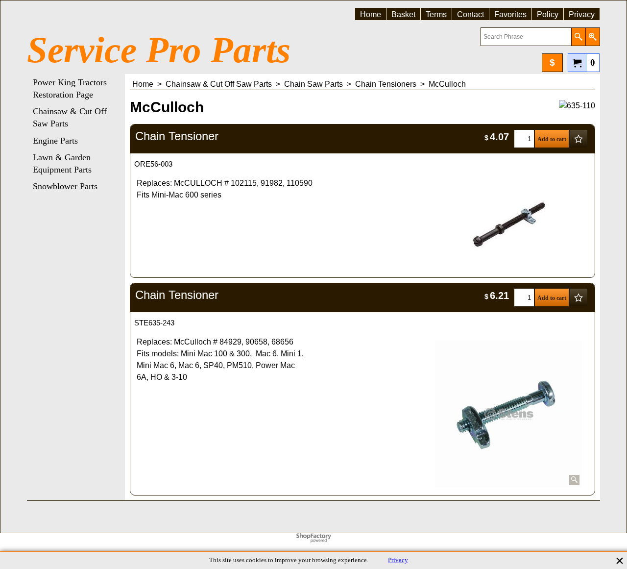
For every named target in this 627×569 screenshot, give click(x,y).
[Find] (578, 37)
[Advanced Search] (592, 37)
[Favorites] (578, 139)
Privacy (398, 560)
